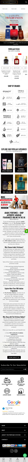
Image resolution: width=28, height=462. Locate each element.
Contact (5, 439)
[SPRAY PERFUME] (7, 162)
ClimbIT (17, 456)
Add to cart (6, 68)
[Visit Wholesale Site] (14, 202)
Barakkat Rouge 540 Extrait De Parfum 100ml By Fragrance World (17, 72)
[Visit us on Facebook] (12, 451)
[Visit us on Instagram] (16, 451)
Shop (3, 425)
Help (3, 430)
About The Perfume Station (11, 435)
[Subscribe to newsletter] (24, 369)
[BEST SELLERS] (7, 184)
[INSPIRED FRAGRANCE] (21, 162)
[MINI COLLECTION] (21, 184)
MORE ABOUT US (14, 357)
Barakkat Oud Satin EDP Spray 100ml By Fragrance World (6, 72)
